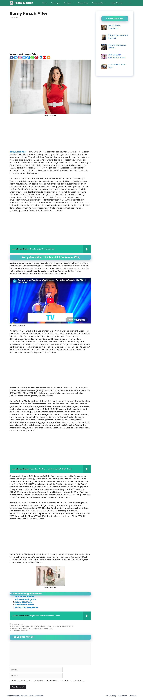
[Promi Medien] (11, 3)
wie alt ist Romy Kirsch (65, 626)
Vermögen (55, 3)
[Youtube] (44, 57)
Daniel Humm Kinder (24, 604)
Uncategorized (17, 624)
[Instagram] (20, 57)
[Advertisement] (50, 37)
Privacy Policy (83, 3)
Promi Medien (23, 3)
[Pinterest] (36, 57)
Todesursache (97, 3)
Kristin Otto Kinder (23, 602)
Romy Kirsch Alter (18, 152)
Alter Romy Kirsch (18, 626)
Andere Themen (116, 3)
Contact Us (122, 695)
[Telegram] (16, 57)
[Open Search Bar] (130, 3)
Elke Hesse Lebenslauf (20, 631)
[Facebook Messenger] (28, 57)
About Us (67, 3)
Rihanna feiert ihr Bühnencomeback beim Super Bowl (32, 628)
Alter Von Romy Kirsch (34, 626)
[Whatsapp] (32, 57)
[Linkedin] (40, 57)
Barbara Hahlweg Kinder (26, 607)
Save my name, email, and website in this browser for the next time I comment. (48, 680)
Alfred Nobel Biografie (25, 599)
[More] (48, 57)
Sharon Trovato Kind (24, 596)
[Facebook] (12, 57)
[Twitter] (24, 57)
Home (45, 3)
